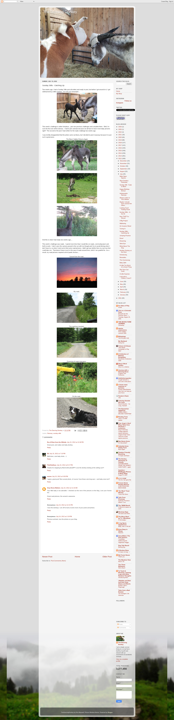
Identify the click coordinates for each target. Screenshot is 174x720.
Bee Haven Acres (124, 441)
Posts (121, 624)
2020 (120, 137)
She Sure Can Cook (124, 270)
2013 (120, 156)
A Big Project (124, 220)
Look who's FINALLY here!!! (125, 277)
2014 (120, 153)
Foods (120, 307)
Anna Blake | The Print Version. (124, 536)
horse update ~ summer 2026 (122, 332)
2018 (120, 142)
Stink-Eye (123, 243)
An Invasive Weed (125, 226)
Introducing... (124, 254)
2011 (120, 298)
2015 (120, 150)
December (123, 161)
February (123, 292)
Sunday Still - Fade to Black (126, 185)
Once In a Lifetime (123, 367)
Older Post (107, 557)
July (121, 174)
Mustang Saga (123, 512)
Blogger (110, 712)
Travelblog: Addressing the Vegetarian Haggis (123, 540)
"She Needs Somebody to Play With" (123, 349)
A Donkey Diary (123, 550)
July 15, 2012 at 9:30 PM (60, 476)
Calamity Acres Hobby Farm (123, 447)
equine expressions (122, 329)
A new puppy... (122, 520)
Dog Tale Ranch (123, 545)
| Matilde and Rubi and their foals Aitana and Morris (124, 582)
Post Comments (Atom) (58, 561)
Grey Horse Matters (53, 488)
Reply (49, 447)
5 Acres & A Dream (124, 346)
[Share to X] (82, 431)
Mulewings (122, 336)
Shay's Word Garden (122, 364)
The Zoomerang (125, 260)
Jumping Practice (125, 235)
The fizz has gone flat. (124, 480)
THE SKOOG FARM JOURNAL (124, 322)
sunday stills (57, 433)
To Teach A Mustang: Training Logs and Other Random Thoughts (124, 573)
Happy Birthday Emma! (124, 190)
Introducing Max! (123, 577)
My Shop (119, 93)
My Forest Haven (124, 555)
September (123, 169)
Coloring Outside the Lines (124, 401)
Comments (122, 627)
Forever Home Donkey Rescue (123, 483)
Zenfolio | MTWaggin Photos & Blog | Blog (124, 471)
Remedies (123, 257)
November (123, 163)
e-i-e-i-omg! (122, 478)
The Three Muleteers (121, 565)
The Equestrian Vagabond (123, 409)
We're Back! (121, 568)
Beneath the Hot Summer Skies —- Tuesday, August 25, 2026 (124, 316)
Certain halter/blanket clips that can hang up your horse (124, 391)
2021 (120, 134)
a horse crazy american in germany (122, 386)
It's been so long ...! (124, 552)
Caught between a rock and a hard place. (124, 380)
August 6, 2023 (122, 475)
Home (77, 557)
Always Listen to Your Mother (125, 198)
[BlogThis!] (81, 431)
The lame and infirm (124, 513)
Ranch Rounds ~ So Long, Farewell (124, 404)
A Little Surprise (125, 274)
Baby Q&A (123, 262)
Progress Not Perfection (122, 374)
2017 (120, 145)
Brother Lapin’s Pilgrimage (122, 586)
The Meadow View (124, 560)
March (122, 289)
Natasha (120, 532)
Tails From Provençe (121, 498)
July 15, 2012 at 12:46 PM (75, 442)
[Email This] (79, 431)
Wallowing (123, 223)
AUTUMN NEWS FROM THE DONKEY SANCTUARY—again (124, 465)
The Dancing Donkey (60, 12)
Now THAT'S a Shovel (124, 217)
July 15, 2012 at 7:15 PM (57, 453)
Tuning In (123, 228)
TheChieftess (51, 465)
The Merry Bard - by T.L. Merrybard (124, 517)
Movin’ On (121, 561)
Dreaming (123, 241)
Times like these (123, 494)
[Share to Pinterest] (86, 431)
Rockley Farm (123, 417)
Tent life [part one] (123, 338)
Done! (121, 238)
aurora (49, 476)
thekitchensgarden (124, 378)
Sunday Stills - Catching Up (124, 232)
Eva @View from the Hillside (56, 442)
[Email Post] (75, 430)
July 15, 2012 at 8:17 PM (65, 465)
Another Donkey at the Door (126, 251)
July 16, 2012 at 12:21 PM (64, 505)
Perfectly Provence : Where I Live (124, 501)
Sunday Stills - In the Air (125, 213)
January (123, 295)
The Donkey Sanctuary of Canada (122, 460)
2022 (120, 132)
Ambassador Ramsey (124, 194)
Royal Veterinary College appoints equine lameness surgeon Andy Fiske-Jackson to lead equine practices (124, 434)
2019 (120, 140)
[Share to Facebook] (84, 431)
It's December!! (122, 443)
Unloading (121, 325)
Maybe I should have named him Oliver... (126, 203)
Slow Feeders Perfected (124, 181)
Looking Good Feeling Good (125, 208)
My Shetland (122, 341)
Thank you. (121, 556)
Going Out (121, 343)
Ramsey (49, 433)
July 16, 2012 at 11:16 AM (69, 488)
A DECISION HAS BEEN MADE (123, 487)
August (122, 171)
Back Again (121, 449)
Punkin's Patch (123, 396)
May (121, 284)
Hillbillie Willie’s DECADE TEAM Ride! (124, 412)
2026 (120, 126)
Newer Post (47, 557)
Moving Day (121, 547)
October (123, 166)
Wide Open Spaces (123, 177)
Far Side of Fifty (123, 306)
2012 (120, 158)
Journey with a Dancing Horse (123, 371)
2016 (120, 148)
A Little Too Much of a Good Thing (126, 266)
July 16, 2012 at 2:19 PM (64, 516)
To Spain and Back (123, 455)
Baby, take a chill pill (124, 526)
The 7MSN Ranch (124, 505)
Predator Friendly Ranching (124, 453)
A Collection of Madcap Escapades (123, 355)
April (121, 287)
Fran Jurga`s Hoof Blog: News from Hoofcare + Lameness (124, 426)
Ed (48, 453)
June (122, 281)
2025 (120, 129)
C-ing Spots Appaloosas (122, 523)
